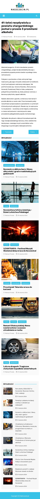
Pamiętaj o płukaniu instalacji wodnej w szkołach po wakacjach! (24, 403)
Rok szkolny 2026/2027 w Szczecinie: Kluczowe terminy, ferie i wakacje (24, 391)
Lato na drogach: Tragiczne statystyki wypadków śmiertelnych (19, 367)
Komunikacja (16, 283)
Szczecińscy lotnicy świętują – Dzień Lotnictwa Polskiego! (17, 211)
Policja (6, 206)
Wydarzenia (32, 36)
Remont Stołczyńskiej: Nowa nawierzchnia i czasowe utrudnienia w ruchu (16, 327)
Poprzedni (8, 132)
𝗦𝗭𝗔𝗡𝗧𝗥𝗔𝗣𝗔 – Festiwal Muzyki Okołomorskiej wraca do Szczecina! (19, 249)
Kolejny (32, 132)
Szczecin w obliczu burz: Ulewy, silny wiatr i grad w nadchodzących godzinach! (19, 171)
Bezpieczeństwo (9, 165)
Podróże (13, 321)
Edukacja (7, 283)
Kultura (6, 244)
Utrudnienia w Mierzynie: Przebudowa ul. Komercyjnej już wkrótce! (25, 440)
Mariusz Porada (7, 36)
